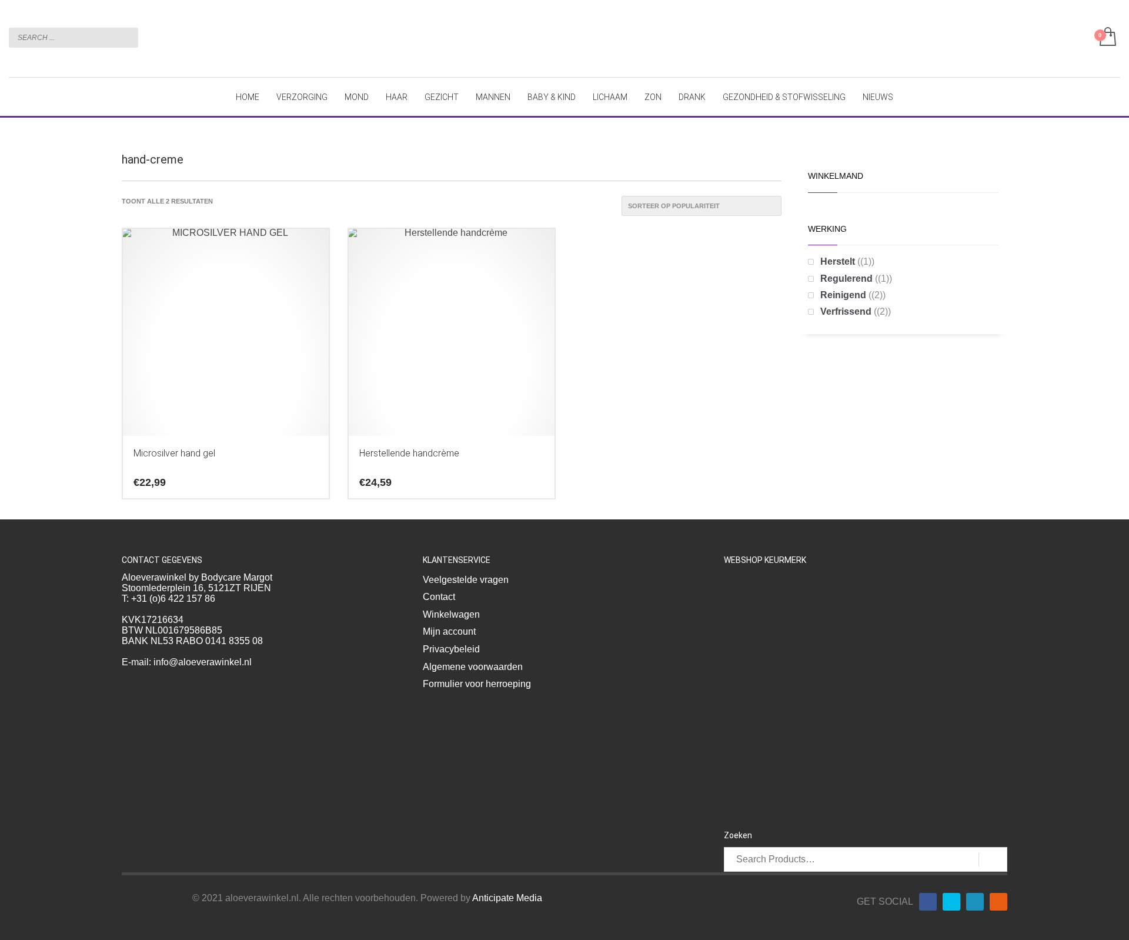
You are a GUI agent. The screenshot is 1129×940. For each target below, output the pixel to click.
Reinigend (843, 295)
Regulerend (846, 279)
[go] (126, 37)
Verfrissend (845, 311)
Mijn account (449, 631)
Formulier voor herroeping (477, 684)
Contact (439, 597)
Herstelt (837, 261)
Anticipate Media (507, 898)
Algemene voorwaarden (473, 667)
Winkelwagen (451, 614)
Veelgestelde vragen (466, 580)
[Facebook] (928, 902)
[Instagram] (998, 902)
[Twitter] (951, 902)
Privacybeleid (451, 649)
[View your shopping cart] (1107, 37)
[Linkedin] (975, 902)
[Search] (992, 859)
